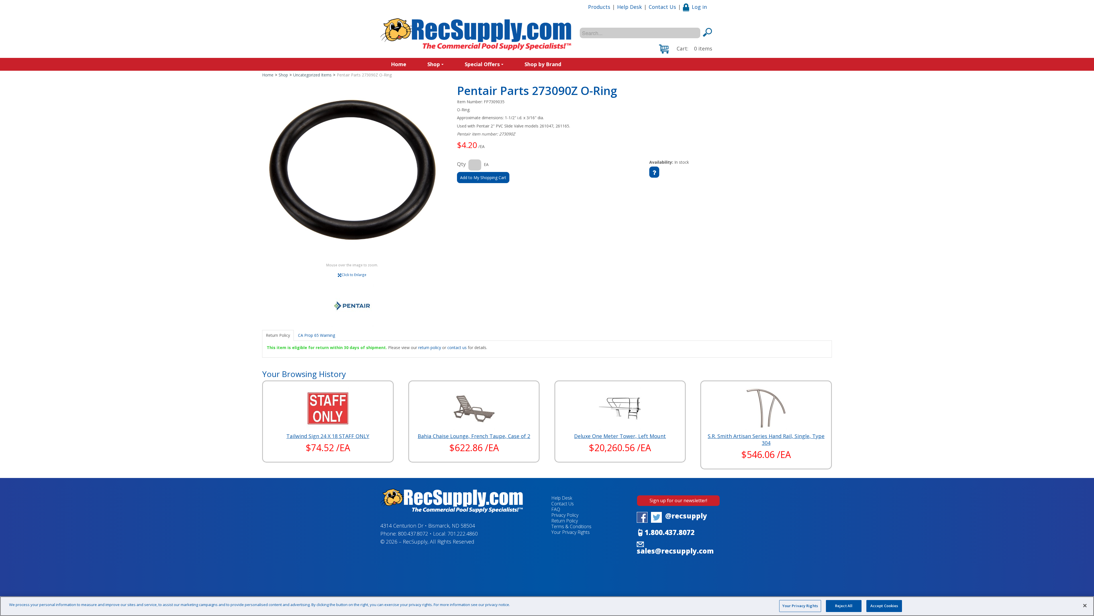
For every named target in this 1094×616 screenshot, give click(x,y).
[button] (686, 49)
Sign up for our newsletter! (678, 500)
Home (398, 64)
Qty (461, 164)
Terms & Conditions (571, 526)
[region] (547, 606)
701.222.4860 (463, 533)
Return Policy (564, 521)
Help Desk (629, 6)
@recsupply (686, 515)
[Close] (1085, 605)
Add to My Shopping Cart (483, 177)
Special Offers (482, 64)
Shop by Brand (542, 64)
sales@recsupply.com (675, 551)
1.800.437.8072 (670, 532)
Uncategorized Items (312, 75)
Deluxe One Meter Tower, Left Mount (620, 436)
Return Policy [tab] (278, 335)
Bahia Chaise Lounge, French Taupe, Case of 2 (474, 436)
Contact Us (662, 6)
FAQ (555, 509)
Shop (433, 64)
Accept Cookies (884, 605)
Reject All (843, 605)
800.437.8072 (413, 533)
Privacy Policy (564, 515)
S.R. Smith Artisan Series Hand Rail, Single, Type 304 (766, 439)
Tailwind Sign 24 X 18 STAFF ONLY (327, 436)
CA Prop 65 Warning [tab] (316, 335)
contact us (457, 347)
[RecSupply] (475, 34)
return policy (429, 347)
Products (599, 6)
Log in (699, 6)
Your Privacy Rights (800, 605)
